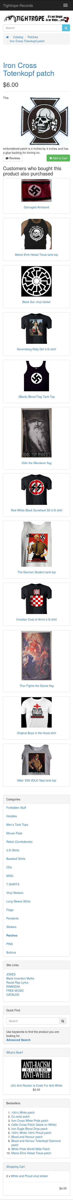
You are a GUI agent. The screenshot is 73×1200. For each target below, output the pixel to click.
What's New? (14, 1052)
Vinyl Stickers (14, 893)
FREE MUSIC (15, 990)
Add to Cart (59, 158)
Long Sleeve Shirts (18, 901)
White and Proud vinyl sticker (29, 1176)
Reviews (14, 158)
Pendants (12, 918)
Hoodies (11, 816)
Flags (9, 910)
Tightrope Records (18, 5)
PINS (9, 944)
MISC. (10, 876)
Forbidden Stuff (16, 807)
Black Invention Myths (20, 978)
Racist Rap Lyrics (17, 982)
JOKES (10, 974)
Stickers (11, 927)
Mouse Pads (14, 833)
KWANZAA (13, 986)
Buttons (11, 952)
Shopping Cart (15, 1167)
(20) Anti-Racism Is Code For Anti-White (36, 1085)
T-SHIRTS (12, 884)
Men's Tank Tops (17, 825)
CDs (9, 867)
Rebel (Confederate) (19, 842)
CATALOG (12, 994)
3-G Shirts (12, 850)
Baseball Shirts (15, 859)
